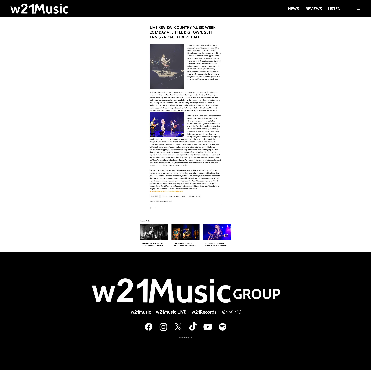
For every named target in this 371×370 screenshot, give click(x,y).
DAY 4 (184, 196)
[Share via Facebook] (151, 208)
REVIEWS (313, 8)
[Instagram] (163, 327)
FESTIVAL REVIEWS (166, 201)
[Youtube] (208, 327)
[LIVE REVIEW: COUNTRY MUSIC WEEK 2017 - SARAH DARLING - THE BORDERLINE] (217, 232)
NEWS (293, 8)
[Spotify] (222, 327)
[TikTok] (193, 327)
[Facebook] (149, 327)
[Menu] (359, 9)
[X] (178, 327)
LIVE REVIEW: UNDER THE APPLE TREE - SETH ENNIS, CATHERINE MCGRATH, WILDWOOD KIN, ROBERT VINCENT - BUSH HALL (152, 244)
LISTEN (334, 8)
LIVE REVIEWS (154, 201)
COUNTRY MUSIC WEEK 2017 (170, 196)
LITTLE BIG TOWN (194, 196)
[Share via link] (155, 208)
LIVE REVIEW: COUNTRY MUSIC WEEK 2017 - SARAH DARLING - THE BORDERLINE (216, 244)
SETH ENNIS (154, 196)
